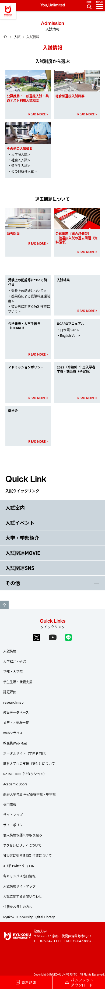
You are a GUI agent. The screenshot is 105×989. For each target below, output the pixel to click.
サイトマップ (13, 814)
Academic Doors (15, 784)
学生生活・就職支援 (17, 681)
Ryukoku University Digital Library (29, 916)
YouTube (52, 637)
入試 (17, 36)
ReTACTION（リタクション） (25, 773)
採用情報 (9, 804)
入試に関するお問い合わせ (22, 896)
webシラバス (13, 733)
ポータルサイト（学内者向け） (25, 753)
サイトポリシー (14, 825)
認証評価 (9, 692)
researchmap (13, 702)
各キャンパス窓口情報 (19, 876)
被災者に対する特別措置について (27, 855)
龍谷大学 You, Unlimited (8, 11)
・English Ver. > (68, 335)
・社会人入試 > (19, 160)
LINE (68, 637)
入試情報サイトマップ (19, 886)
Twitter (36, 637)
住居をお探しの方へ (17, 906)
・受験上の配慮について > (27, 290)
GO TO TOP (4, 605)
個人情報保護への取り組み (22, 835)
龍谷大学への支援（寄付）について (29, 763)
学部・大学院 (13, 671)
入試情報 (9, 651)
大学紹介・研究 (14, 661)
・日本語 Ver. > (68, 330)
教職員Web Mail (15, 743)
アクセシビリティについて (22, 845)
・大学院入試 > (19, 154)
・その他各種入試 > (22, 171)
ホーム (5, 36)
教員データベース (16, 712)
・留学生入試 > (19, 165)
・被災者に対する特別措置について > (29, 308)
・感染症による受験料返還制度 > (29, 298)
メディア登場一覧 (16, 722)
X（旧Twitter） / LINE (19, 865)
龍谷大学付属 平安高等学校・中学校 (29, 794)
